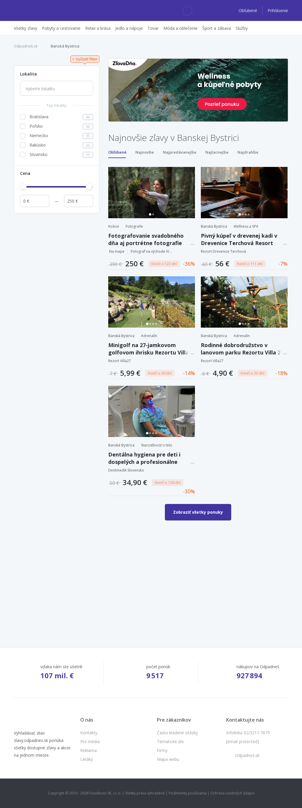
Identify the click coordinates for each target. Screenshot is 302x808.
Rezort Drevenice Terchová (223, 251)
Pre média (90, 741)
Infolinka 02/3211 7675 (248, 732)
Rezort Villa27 (119, 360)
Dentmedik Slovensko (126, 470)
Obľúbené (117, 152)
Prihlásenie (277, 10)
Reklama (88, 750)
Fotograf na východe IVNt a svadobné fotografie (151, 251)
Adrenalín (149, 335)
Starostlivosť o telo (156, 445)
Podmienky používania (187, 793)
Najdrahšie (247, 152)
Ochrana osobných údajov (232, 793)
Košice (113, 226)
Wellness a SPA (246, 226)
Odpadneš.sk (26, 46)
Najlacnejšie (217, 152)
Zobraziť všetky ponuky (198, 512)
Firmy (162, 750)
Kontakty (88, 732)
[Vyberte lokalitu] (56, 89)
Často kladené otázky (177, 732)
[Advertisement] (56, 253)
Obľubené (248, 10)
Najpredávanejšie (179, 152)
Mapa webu (168, 759)
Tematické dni (170, 741)
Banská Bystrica (65, 46)
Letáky (86, 759)
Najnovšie (144, 152)
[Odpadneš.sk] (37, 10)
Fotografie (134, 226)
